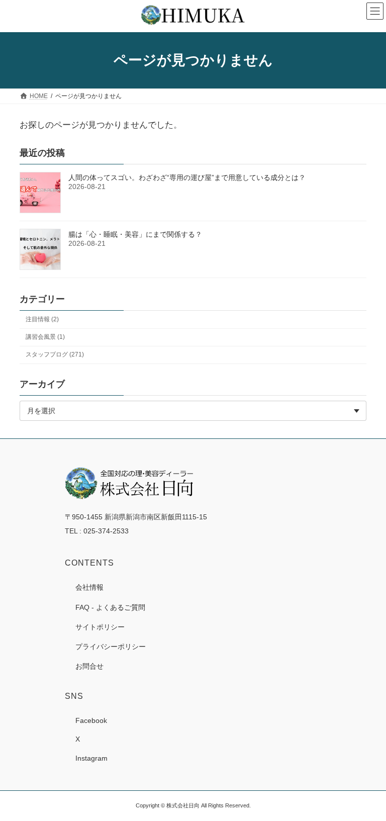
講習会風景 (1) (45, 336)
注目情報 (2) (42, 319)
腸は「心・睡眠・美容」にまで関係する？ (135, 234)
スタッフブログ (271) (55, 354)
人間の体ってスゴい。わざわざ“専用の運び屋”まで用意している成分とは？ (187, 177)
